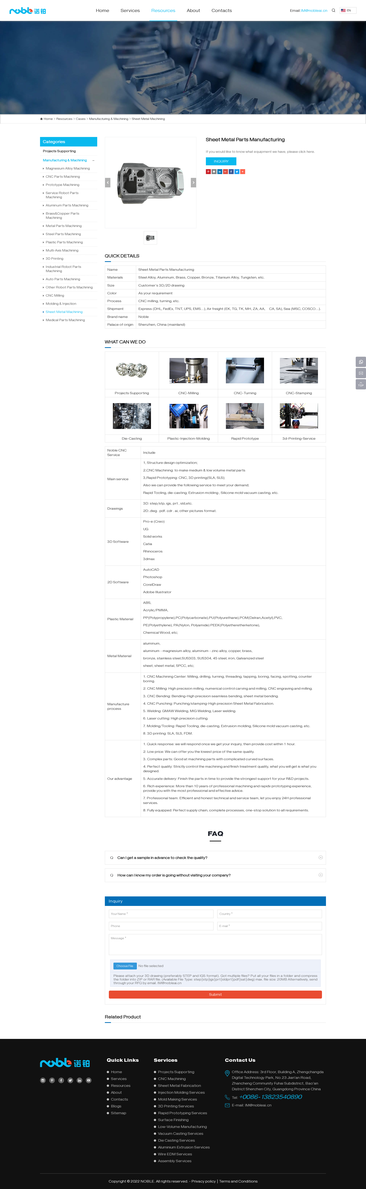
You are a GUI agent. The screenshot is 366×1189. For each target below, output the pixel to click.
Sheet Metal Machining (148, 119)
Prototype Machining (62, 185)
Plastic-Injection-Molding (188, 438)
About (193, 10)
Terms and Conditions (238, 1181)
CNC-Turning (245, 393)
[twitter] (70, 1080)
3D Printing (54, 258)
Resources (163, 10)
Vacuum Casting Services (180, 1134)
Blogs (116, 1106)
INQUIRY (221, 161)
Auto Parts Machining (63, 279)
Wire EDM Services (175, 1154)
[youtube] (89, 1080)
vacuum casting (257, 493)
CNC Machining (159, 470)
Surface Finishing (173, 1120)
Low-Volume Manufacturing (182, 1127)
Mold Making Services (177, 1099)
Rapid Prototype (245, 438)
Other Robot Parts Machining (69, 287)
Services (130, 10)
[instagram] (43, 1080)
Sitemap (118, 1113)
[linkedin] (79, 1080)
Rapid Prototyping (161, 478)
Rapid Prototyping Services (182, 1113)
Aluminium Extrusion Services (184, 1147)
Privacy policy (203, 1181)
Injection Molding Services (181, 1092)
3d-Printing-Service (299, 438)
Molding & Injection (61, 304)
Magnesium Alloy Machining (68, 168)
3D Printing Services (176, 1106)
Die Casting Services (176, 1140)
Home (102, 10)
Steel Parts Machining (63, 234)
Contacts (222, 10)
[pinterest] (52, 1080)
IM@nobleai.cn (169, 983)
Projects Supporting (59, 151)
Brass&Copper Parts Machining (62, 216)
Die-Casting (132, 438)
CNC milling (148, 301)
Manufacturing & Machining (108, 119)
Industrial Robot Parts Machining (63, 269)
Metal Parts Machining (64, 226)
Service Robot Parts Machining (62, 195)
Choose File (125, 966)
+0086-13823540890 (270, 1096)
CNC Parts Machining (63, 176)
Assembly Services (174, 1161)
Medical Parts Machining (65, 320)
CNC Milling (55, 295)
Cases (81, 119)
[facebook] (61, 1080)
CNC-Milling (188, 393)
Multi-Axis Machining (62, 250)
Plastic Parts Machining (64, 242)
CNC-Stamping (299, 393)
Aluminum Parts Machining (67, 205)
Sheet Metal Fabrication (253, 703)
